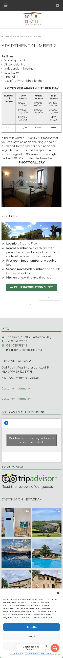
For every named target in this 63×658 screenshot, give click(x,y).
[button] (58, 592)
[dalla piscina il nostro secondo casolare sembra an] (46, 553)
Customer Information (17, 388)
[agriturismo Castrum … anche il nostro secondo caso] (46, 584)
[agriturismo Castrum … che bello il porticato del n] (16, 584)
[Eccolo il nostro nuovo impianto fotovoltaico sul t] (46, 522)
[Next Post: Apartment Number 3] (31, 304)
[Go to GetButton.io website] (55, 654)
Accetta (32, 627)
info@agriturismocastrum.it (24, 349)
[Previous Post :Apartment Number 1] (49, 298)
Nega (31, 636)
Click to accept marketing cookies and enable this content (31, 440)
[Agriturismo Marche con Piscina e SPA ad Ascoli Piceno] (32, 25)
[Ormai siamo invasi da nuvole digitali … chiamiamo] (16, 553)
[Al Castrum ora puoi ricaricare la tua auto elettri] (16, 522)
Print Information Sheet (33, 287)
